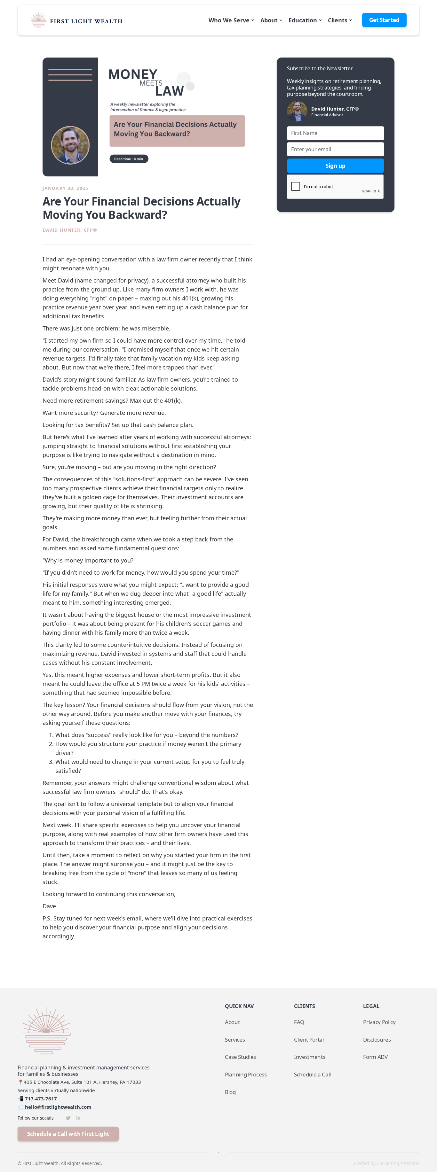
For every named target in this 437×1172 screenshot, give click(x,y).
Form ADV (375, 1056)
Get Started (384, 20)
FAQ (299, 1022)
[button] (232, 20)
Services (235, 1039)
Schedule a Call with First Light (68, 1133)
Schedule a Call (312, 1074)
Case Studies (240, 1056)
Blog (230, 1092)
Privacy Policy (379, 1022)
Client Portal (309, 1039)
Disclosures (377, 1039)
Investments (309, 1056)
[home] (76, 20)
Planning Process (246, 1074)
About (232, 1022)
